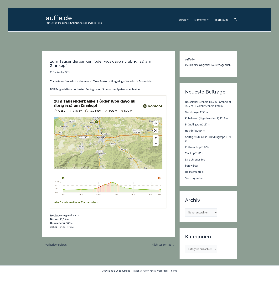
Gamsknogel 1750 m (196, 112)
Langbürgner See (195, 159)
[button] (187, 20)
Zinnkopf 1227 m (194, 153)
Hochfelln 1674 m (195, 130)
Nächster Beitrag (162, 244)
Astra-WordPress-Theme (163, 270)
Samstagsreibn (193, 178)
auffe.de (59, 18)
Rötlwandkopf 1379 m (197, 147)
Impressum (221, 19)
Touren (181, 19)
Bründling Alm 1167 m (197, 124)
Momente (200, 19)
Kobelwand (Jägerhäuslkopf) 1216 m (206, 118)
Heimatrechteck (194, 172)
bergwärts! (191, 165)
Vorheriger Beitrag (54, 244)
